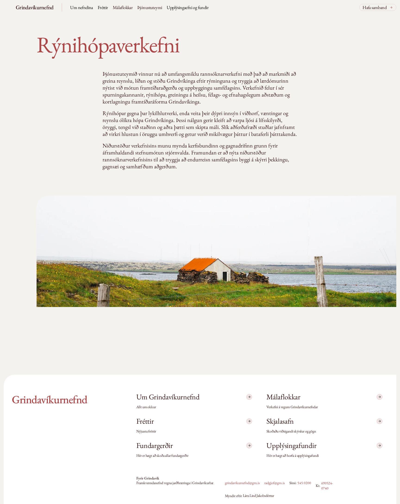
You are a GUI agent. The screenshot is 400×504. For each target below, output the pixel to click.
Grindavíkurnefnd (34, 7)
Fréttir (103, 7)
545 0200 (304, 482)
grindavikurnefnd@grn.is (242, 482)
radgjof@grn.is (274, 482)
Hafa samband (374, 7)
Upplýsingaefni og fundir (188, 7)
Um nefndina (81, 7)
